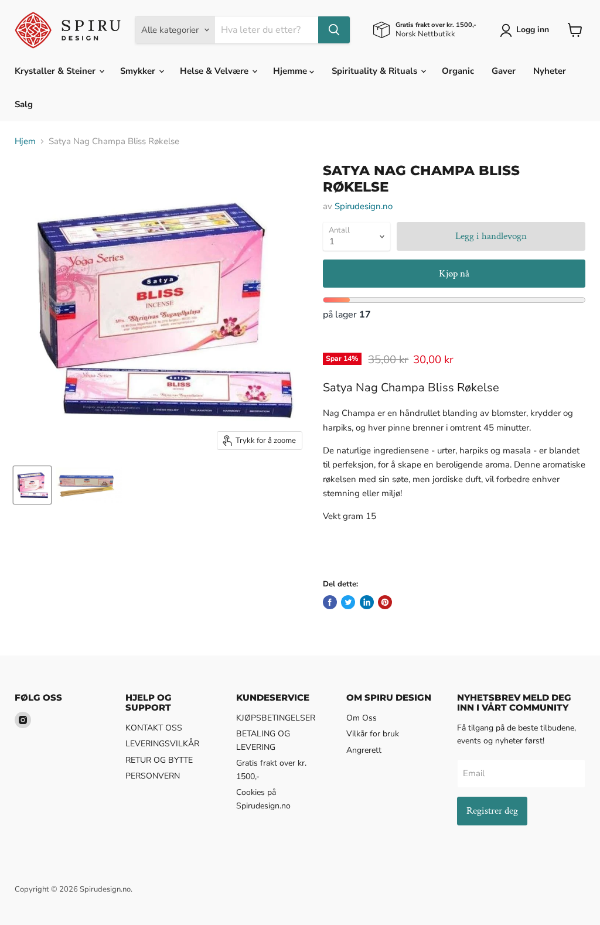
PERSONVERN (152, 775)
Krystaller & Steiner (56, 71)
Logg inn (532, 29)
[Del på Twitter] (348, 602)
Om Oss (361, 717)
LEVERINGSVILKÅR (162, 743)
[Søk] (334, 29)
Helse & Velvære (215, 71)
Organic (458, 71)
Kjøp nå (454, 273)
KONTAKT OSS (153, 727)
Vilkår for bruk (372, 733)
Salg (24, 104)
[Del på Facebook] (330, 602)
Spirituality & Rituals (376, 71)
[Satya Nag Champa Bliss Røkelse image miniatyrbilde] (32, 485)
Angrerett (363, 750)
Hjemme (291, 71)
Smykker (139, 71)
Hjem (25, 141)
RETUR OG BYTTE (159, 760)
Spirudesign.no (364, 206)
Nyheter (549, 71)
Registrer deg (492, 810)
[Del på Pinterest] (385, 602)
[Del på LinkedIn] (367, 602)
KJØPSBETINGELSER (275, 717)
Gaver (504, 71)
